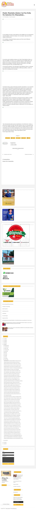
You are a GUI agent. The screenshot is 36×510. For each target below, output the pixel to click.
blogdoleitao (13, 142)
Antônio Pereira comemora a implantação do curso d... (12, 425)
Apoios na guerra (5, 308)
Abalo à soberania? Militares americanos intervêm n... (12, 402)
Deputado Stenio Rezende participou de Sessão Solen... (12, 429)
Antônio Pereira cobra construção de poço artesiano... (12, 399)
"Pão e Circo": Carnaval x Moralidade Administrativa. (12, 418)
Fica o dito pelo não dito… (8, 395)
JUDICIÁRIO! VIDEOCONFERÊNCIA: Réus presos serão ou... (13, 383)
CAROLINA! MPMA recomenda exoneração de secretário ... (13, 406)
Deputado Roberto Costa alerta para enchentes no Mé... (12, 366)
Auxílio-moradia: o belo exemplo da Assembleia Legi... (12, 370)
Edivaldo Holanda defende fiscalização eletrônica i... (12, 362)
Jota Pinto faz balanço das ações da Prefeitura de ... (12, 428)
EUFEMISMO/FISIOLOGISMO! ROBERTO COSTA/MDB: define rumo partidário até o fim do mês (16, 320)
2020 (4, 341)
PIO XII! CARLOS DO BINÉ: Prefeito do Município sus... (12, 389)
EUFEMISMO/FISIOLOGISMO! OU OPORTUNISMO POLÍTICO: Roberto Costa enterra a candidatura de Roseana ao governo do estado (19, 323)
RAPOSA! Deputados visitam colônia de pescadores (12, 382)
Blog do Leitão (5, 479)
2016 (4, 443)
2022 (4, 338)
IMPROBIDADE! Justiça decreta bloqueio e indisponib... (12, 415)
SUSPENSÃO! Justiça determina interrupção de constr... (12, 422)
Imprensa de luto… (16, 484)
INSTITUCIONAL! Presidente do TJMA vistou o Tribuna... (12, 363)
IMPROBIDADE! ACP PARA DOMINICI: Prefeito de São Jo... (12, 360)
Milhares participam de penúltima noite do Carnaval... (12, 413)
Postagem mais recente (8, 154)
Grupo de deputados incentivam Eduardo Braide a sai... (12, 393)
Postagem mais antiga (28, 154)
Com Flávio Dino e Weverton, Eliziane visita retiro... (11, 412)
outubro (5, 348)
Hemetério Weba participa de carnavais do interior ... (12, 416)
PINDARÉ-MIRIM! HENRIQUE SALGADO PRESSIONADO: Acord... (13, 438)
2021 (4, 340)
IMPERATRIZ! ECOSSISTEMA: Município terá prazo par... (12, 403)
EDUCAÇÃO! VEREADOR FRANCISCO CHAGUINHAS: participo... (13, 380)
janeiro (5, 440)
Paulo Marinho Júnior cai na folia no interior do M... (11, 409)
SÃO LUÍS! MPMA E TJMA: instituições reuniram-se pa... (12, 372)
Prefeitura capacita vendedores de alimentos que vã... (12, 432)
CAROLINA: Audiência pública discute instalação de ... (12, 385)
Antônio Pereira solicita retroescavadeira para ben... (12, 373)
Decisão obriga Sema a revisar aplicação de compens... (12, 405)
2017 (4, 442)
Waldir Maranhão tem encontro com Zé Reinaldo (11, 369)
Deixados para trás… (5, 311)
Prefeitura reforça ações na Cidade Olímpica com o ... (12, 379)
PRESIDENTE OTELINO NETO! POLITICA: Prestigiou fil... (12, 376)
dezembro (5, 345)
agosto (5, 351)
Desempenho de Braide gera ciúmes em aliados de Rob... (12, 396)
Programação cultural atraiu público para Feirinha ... (12, 375)
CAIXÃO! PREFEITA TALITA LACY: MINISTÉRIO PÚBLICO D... (13, 435)
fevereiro (5, 359)
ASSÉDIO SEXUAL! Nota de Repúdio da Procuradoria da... (12, 419)
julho (5, 352)
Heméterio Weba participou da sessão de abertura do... (12, 431)
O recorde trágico (5, 315)
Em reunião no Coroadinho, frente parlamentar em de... (12, 426)
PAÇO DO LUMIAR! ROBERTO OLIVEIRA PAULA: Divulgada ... (13, 436)
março (5, 358)
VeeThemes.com (14, 508)
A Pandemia (4, 313)
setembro (5, 349)
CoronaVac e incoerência (6, 306)
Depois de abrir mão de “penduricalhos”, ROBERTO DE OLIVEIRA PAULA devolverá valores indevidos (18, 477)
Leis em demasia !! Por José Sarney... (8, 304)
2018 (4, 344)
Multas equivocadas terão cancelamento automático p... (12, 386)
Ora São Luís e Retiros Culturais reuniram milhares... (12, 408)
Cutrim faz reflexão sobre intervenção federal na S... (12, 392)
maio (5, 355)
